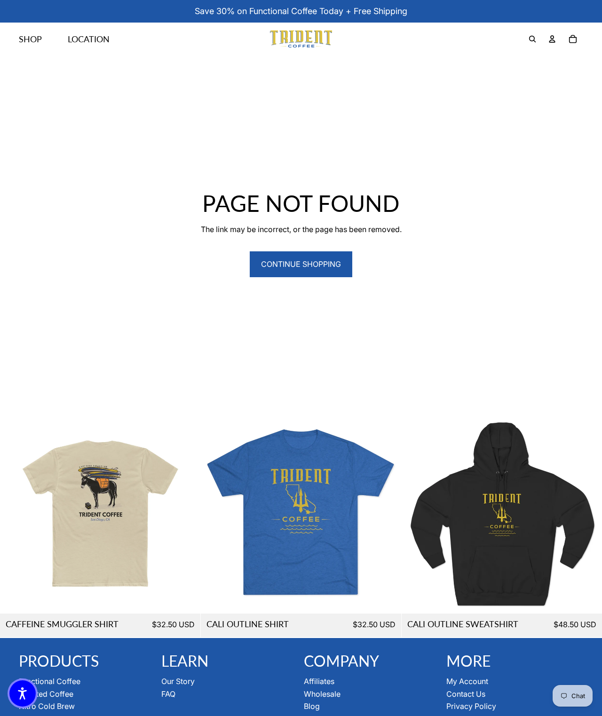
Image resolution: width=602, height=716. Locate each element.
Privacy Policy (471, 706)
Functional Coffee (49, 681)
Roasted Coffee (46, 694)
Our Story (178, 681)
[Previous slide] (14, 513)
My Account (467, 681)
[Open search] (532, 39)
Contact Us (465, 694)
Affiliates (319, 681)
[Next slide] (186, 513)
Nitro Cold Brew (47, 706)
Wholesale (322, 694)
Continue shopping (301, 264)
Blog (312, 706)
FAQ (168, 694)
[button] (23, 693)
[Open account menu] (552, 39)
